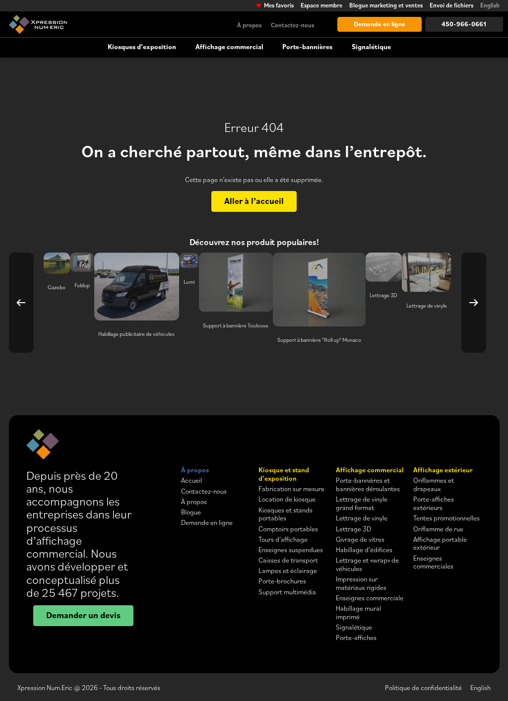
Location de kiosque (287, 499)
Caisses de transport (288, 560)
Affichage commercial (229, 46)
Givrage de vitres (360, 539)
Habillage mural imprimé (358, 612)
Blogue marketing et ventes (386, 5)
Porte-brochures (282, 581)
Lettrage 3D (353, 529)
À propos (249, 24)
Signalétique (371, 46)
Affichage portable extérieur (440, 543)
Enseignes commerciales (433, 562)
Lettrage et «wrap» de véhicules (367, 564)
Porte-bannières (307, 46)
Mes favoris (278, 5)
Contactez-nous (292, 24)
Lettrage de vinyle (361, 518)
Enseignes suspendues (290, 550)
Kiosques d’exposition (142, 46)
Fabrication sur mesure (291, 489)
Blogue (191, 512)
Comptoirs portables (288, 529)
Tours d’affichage (283, 539)
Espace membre (321, 5)
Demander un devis (83, 614)
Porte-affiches (356, 637)
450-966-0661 (464, 24)
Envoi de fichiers (451, 5)
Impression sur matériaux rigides (361, 583)
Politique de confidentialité (423, 687)
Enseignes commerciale (369, 598)
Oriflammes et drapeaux (433, 484)
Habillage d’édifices (364, 550)
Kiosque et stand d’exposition (283, 474)
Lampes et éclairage (287, 570)
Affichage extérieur (443, 470)
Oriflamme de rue (438, 529)
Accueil (191, 480)
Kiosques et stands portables (285, 514)
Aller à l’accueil (254, 200)
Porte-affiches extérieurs (433, 503)
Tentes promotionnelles (446, 518)
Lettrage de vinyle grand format (361, 503)
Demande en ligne (379, 24)
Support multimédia (287, 592)
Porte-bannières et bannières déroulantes (368, 484)
